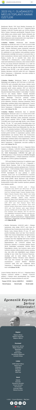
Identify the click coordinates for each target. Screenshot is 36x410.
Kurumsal (18, 343)
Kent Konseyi (18, 386)
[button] (18, 406)
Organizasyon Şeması (18, 346)
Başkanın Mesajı (18, 335)
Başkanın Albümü (18, 338)
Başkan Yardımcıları (18, 347)
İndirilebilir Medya (18, 356)
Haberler (18, 380)
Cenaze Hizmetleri (18, 385)
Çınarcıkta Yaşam (18, 388)
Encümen (18, 351)
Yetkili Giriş (18, 372)
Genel (18, 377)
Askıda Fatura (18, 365)
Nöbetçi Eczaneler (18, 390)
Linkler (18, 361)
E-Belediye (18, 367)
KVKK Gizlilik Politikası (18, 364)
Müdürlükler (18, 349)
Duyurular (18, 381)
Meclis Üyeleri (18, 352)
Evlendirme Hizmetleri (18, 383)
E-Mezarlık (18, 369)
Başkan (18, 332)
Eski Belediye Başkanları (18, 354)
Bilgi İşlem (18, 370)
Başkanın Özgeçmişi (18, 336)
